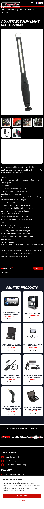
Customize (22, 500)
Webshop (10, 9)
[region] (22, 492)
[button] (32, 3)
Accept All (22, 496)
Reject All (22, 505)
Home (3, 9)
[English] (39, 3)
